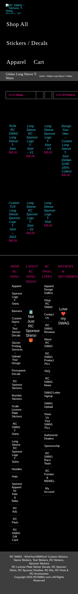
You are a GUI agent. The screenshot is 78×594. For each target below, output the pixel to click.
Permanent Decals (15, 372)
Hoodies (15, 469)
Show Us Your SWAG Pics (47, 420)
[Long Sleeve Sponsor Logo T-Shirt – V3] (48, 108)
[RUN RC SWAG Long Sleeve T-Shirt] (12, 108)
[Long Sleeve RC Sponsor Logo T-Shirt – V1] (30, 108)
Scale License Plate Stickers (15, 411)
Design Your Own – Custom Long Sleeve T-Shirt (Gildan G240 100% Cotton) (67, 148)
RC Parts (15, 520)
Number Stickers (15, 397)
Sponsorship (47, 445)
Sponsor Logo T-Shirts (15, 298)
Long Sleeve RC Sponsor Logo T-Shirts (15, 451)
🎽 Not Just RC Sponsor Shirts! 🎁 (33, 326)
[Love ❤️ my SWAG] (63, 294)
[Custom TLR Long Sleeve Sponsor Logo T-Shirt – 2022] (12, 185)
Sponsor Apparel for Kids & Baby (15, 492)
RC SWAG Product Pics (47, 358)
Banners (15, 311)
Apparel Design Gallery (47, 289)
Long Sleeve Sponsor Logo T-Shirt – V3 (49, 137)
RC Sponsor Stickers (15, 385)
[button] (54, 62)
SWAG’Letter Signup (47, 394)
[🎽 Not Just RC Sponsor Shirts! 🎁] (31, 298)
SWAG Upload (47, 405)
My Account (47, 490)
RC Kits (14, 510)
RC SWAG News (47, 382)
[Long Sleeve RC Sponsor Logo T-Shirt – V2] (30, 185)
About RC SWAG (47, 343)
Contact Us (47, 316)
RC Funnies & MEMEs (47, 476)
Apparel (15, 286)
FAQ (47, 371)
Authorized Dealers (47, 436)
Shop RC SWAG (47, 304)
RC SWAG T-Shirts (15, 429)
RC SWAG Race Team (47, 458)
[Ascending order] (48, 95)
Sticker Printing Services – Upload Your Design (15, 353)
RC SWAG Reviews (47, 329)
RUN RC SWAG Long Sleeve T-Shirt (13, 137)
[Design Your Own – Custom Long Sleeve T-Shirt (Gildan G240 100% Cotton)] (65, 108)
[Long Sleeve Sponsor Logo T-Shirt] (48, 185)
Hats (15, 476)
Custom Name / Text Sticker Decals (15, 327)
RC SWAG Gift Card (15, 534)
